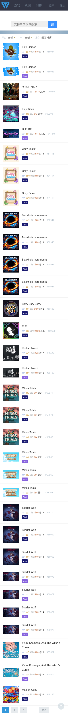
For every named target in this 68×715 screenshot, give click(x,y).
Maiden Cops (29, 689)
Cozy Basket (29, 149)
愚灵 (24, 326)
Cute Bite (27, 129)
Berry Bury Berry (31, 304)
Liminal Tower (30, 348)
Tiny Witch (28, 109)
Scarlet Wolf (29, 507)
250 (44, 710)
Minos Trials (29, 388)
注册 (62, 5)
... (33, 710)
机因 (28, 5)
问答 (39, 5)
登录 (52, 5)
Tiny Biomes (29, 47)
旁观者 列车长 (30, 87)
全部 (10, 37)
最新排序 (47, 37)
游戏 (17, 5)
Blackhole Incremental (34, 215)
